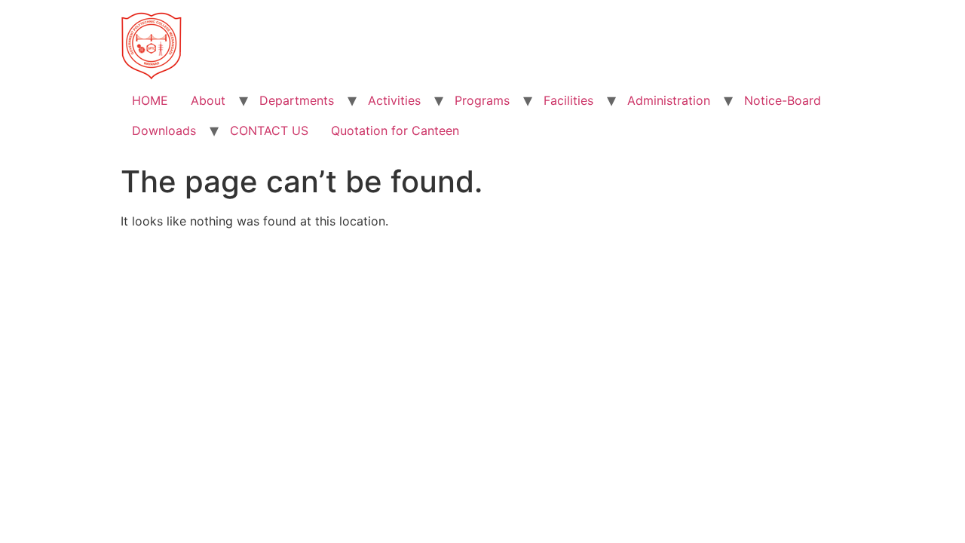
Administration (668, 100)
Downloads (164, 130)
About (208, 100)
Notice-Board (782, 100)
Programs (482, 100)
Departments (296, 100)
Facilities (568, 100)
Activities (394, 100)
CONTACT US (269, 130)
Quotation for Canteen (395, 130)
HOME (150, 100)
